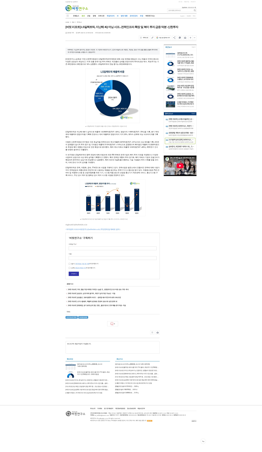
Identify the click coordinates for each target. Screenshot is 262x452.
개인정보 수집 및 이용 (82, 264)
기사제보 (99, 408)
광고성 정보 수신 (80, 268)
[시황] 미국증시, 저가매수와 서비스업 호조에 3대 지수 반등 (185, 103)
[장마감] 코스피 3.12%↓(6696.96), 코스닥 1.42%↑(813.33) (185, 54)
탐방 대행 (124, 16)
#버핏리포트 (83, 317)
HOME (67, 22)
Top (203, 441)
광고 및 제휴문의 (108, 408)
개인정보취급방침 (120, 408)
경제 (94, 16)
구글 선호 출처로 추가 (164, 37)
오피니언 (101, 16)
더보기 (193, 47)
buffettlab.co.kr (103, 418)
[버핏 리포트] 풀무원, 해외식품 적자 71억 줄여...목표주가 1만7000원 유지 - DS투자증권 (185, 62)
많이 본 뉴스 (169, 113)
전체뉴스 (76, 16)
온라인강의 (134, 16)
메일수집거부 (141, 408)
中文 (194, 16)
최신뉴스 (168, 47)
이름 (70, 254)
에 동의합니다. (85, 263)
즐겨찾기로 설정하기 (72, 2)
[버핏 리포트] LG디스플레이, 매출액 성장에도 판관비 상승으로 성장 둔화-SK (92, 301)
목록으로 (145, 37)
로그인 (180, 1)
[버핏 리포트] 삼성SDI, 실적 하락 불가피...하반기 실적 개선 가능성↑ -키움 (91, 293)
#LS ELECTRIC (72, 317)
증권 (83, 16)
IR (117, 16)
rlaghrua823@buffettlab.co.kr (76, 225)
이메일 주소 (73, 244)
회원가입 (186, 1)
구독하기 (74, 274)
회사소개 (92, 408)
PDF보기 (193, 1)
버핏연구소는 (150, 16)
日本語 (189, 16)
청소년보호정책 (131, 408)
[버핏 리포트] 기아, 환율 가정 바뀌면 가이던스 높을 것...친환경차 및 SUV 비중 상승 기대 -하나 (98, 289)
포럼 (141, 16)
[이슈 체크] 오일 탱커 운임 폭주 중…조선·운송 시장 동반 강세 (185, 87)
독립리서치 (111, 16)
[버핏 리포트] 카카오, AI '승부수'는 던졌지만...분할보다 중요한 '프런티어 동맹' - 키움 (185, 70)
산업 (88, 16)
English (182, 16)
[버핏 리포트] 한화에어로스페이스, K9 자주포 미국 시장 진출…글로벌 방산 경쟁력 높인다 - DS (185, 78)
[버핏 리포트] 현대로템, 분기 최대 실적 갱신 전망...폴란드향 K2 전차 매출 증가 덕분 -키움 (97, 305)
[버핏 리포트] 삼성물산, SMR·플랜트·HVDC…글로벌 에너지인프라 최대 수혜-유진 (94, 297)
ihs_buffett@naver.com (101, 415)
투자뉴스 (79, 22)
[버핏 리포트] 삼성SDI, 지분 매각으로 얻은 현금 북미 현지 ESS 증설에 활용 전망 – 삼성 (185, 95)
